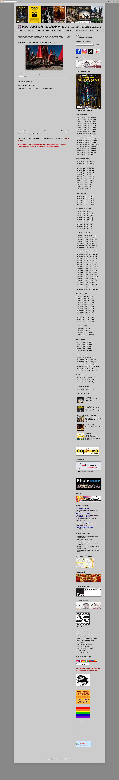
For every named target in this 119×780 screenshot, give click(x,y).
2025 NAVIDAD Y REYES (30, 74)
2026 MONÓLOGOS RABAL (85, 188)
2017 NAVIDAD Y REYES (84, 302)
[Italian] (86, 661)
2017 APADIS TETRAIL (83, 344)
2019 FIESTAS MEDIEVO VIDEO (86, 262)
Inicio (45, 131)
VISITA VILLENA (68, 30)
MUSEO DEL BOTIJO (83, 646)
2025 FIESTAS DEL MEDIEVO (85, 283)
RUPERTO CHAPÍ (94, 30)
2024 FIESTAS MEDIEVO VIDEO (86, 281)
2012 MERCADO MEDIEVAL (85, 237)
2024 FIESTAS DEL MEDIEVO (85, 278)
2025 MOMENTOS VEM (83, 202)
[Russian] (92, 661)
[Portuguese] (89, 661)
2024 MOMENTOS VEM (83, 200)
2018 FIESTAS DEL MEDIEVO (85, 256)
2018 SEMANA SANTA (83, 216)
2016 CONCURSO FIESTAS (85, 132)
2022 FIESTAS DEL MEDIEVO (85, 270)
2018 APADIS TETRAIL (83, 346)
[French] (80, 661)
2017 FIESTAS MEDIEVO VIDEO (86, 254)
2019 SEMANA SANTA (83, 218)
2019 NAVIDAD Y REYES (84, 306)
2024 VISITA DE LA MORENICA (86, 370)
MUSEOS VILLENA (56, 30)
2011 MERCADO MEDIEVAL (85, 235)
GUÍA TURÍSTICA (31, 30)
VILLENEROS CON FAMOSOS (85, 377)
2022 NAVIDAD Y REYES (84, 313)
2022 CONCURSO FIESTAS (85, 146)
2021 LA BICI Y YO (82, 328)
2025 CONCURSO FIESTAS (85, 152)
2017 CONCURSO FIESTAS (85, 134)
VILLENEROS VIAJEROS (84, 382)
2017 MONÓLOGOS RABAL (85, 174)
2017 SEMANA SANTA (83, 213)
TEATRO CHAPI (81, 650)
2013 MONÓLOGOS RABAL (85, 166)
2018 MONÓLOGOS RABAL (85, 176)
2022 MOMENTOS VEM (83, 196)
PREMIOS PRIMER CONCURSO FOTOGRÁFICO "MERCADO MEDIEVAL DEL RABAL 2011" (93, 418)
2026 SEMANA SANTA (83, 228)
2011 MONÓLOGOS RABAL (85, 162)
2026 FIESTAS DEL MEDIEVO (85, 287)
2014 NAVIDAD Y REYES (84, 296)
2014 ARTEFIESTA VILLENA (85, 360)
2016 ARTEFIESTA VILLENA (85, 364)
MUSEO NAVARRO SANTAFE (85, 648)
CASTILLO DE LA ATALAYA (81, 30)
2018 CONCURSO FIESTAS (85, 138)
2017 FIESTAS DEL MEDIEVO (85, 252)
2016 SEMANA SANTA (83, 211)
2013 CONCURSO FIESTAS (85, 125)
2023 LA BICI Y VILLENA (84, 332)
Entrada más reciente (24, 131)
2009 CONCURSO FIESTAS (85, 117)
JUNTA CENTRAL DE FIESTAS (85, 640)
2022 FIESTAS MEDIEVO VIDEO (86, 272)
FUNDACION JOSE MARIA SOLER (87, 638)
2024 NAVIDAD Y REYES (84, 317)
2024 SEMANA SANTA (83, 224)
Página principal (20, 30)
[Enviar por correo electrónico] (20, 76)
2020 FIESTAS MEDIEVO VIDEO (86, 266)
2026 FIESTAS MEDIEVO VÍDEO (86, 289)
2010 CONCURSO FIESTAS (85, 119)
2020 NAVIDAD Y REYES (84, 309)
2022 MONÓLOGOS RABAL (85, 180)
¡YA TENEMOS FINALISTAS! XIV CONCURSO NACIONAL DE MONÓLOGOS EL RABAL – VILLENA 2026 (92, 436)
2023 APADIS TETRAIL (83, 350)
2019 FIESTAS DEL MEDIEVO (85, 260)
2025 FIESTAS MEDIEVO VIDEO (86, 285)
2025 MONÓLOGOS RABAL (85, 186)
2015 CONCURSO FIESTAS (85, 129)
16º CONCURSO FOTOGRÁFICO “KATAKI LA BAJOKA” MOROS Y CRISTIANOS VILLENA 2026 (93, 408)
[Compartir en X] (23, 76)
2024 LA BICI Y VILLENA (84, 334)
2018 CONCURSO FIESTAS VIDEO (87, 140)
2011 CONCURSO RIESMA (84, 358)
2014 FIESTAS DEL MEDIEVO (85, 241)
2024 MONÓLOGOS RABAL (85, 184)
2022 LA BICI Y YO (82, 330)
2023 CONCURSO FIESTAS (85, 148)
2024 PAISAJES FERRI (83, 368)
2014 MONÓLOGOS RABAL (85, 168)
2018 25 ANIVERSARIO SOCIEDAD (87, 366)
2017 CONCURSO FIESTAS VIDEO (87, 136)
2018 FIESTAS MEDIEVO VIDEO (86, 258)
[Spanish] (95, 661)
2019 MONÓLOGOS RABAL (85, 178)
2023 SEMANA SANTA (83, 222)
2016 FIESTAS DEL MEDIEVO (85, 248)
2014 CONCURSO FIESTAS (85, 127)
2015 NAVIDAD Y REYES (84, 298)
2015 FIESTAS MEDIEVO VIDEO (86, 246)
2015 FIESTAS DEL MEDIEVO (85, 244)
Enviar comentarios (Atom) (33, 134)
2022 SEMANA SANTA (83, 220)
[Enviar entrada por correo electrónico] (40, 74)
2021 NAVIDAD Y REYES (84, 311)
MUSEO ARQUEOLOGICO (84, 644)
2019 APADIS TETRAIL (83, 348)
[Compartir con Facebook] (25, 76)
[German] (83, 661)
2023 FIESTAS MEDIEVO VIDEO (86, 276)
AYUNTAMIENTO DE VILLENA (85, 634)
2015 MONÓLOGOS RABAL (85, 170)
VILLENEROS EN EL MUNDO (85, 379)
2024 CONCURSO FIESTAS (85, 150)
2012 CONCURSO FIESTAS (85, 123)
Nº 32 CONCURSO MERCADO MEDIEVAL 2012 (92, 425)
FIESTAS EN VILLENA (43, 30)
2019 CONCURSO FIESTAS (85, 142)
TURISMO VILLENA (82, 652)
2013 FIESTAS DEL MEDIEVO (85, 239)
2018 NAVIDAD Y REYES (84, 304)
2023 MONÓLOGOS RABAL (85, 182)
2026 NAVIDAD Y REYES (84, 321)
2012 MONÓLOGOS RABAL (85, 164)
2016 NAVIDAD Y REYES (84, 300)
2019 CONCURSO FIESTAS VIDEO (87, 144)
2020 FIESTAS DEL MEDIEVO (85, 264)
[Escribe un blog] (21, 76)
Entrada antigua (65, 131)
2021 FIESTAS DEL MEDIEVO (85, 268)
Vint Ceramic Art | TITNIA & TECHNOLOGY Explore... (84, 540)
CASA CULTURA (81, 636)
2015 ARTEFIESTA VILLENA (85, 362)
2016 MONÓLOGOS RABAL (85, 172)
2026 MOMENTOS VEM (83, 204)
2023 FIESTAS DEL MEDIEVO (85, 274)
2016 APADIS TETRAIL (83, 342)
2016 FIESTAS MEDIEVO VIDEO (86, 250)
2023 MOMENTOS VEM (83, 198)
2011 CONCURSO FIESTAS (85, 121)
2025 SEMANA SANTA (83, 226)
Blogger (69, 758)
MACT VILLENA (81, 642)
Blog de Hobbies (83, 745)
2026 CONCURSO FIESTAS (85, 154)
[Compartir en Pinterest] (27, 76)
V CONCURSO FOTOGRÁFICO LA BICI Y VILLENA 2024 (92, 399)
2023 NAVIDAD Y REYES (84, 315)
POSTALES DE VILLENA (84, 389)
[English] (77, 661)
